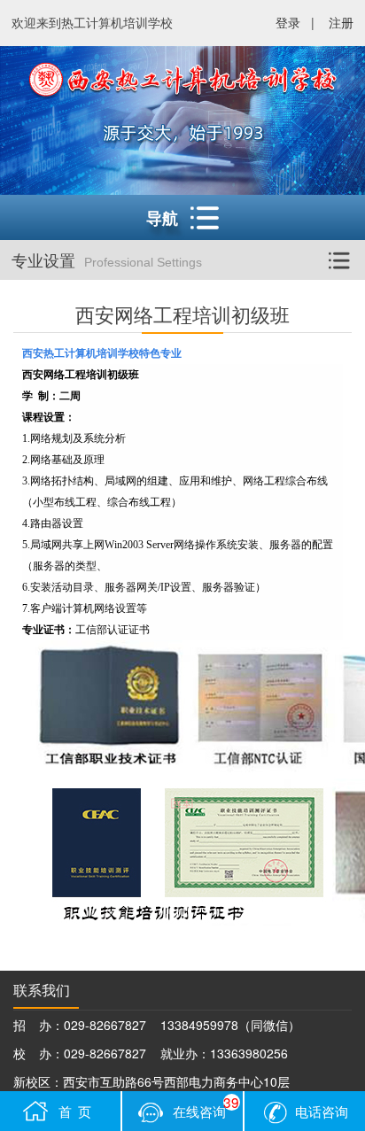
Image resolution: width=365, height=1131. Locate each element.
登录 (288, 22)
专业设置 (107, 259)
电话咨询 (321, 1110)
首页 (77, 1110)
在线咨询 (206, 1106)
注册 (341, 22)
